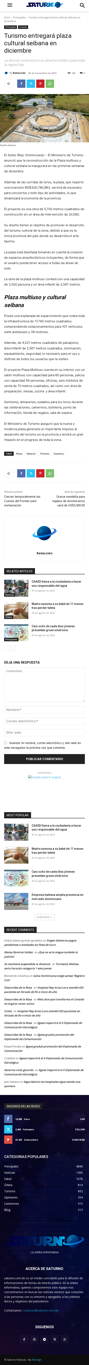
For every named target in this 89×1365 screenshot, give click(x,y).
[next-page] (13, 648)
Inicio (7, 17)
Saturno (31, 453)
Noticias (9, 594)
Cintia (8, 1011)
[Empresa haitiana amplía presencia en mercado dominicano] (16, 901)
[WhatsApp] (50, 84)
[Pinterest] (40, 84)
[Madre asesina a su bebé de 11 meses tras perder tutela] (16, 610)
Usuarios (59, 453)
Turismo (23, 27)
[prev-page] (6, 648)
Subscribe (78, 1139)
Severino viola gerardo (18, 1070)
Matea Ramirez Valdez (18, 952)
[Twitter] (31, 84)
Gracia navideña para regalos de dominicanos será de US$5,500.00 (68, 501)
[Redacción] (7, 73)
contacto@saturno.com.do (41, 1310)
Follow (80, 1129)
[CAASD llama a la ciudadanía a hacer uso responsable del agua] (16, 588)
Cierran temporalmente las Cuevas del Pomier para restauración (22, 501)
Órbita (8, 617)
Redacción (19, 72)
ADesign (36, 1359)
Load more (43, 917)
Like (82, 1119)
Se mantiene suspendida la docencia (27, 964)
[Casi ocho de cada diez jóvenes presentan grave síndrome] (16, 632)
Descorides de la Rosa (18, 987)
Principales (19, 17)
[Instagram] (34, 1339)
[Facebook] (21, 84)
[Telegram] (44, 1339)
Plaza (19, 453)
